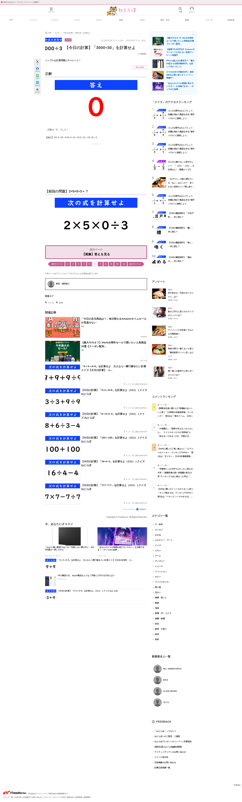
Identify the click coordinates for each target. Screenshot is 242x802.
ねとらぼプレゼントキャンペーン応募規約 (172, 741)
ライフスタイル (162, 582)
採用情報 (78, 797)
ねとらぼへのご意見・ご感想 (166, 736)
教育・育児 (165, 20)
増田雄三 (143, 54)
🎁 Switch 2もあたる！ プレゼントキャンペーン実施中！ (20, 2)
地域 (121, 20)
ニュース (33, 20)
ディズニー (160, 561)
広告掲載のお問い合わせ (164, 762)
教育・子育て (161, 629)
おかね (158, 535)
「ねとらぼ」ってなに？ (164, 731)
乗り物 (158, 587)
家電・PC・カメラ (163, 613)
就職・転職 (160, 618)
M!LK (165, 680)
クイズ (77, 20)
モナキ (166, 702)
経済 (157, 634)
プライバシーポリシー (52, 797)
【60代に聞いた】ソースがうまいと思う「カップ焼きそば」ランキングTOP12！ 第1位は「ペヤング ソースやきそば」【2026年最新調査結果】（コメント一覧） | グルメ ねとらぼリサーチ (176, 496)
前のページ (57, 264)
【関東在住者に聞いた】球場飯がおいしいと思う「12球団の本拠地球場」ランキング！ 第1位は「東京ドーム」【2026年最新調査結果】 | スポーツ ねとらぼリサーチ (175, 416)
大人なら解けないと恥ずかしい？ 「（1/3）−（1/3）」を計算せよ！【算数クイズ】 (181, 166)
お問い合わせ (37, 797)
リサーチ (209, 20)
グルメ (99, 20)
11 (124, 264)
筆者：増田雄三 (63, 284)
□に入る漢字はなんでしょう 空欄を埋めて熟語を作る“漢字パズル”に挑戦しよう (181, 200)
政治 (157, 624)
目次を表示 (140, 67)
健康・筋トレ (161, 597)
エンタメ (55, 20)
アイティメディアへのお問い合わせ (169, 752)
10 (117, 264)
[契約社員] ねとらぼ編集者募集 (167, 747)
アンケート (158, 281)
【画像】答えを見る (96, 254)
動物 (187, 20)
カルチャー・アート (164, 540)
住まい (143, 20)
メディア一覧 (8, 797)
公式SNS (18, 797)
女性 (61, 303)
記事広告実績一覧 (161, 767)
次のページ (134, 264)
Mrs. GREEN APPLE (172, 669)
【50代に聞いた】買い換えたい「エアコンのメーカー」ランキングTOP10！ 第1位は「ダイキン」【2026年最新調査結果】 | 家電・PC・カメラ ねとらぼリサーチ (175, 456)
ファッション (161, 571)
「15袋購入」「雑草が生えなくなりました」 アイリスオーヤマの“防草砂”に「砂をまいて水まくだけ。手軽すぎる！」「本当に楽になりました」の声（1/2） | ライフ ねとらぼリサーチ (175, 436)
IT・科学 (159, 524)
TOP (11, 20)
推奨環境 (87, 797)
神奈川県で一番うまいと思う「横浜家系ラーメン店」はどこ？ (181, 352)
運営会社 (70, 797)
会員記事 (231, 20)
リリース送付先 (160, 757)
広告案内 (26, 797)
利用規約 (237, 785)
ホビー (158, 577)
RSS (64, 797)
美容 (157, 639)
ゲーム (158, 556)
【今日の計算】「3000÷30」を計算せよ (100, 47)
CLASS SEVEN (170, 691)
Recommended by (129, 509)
